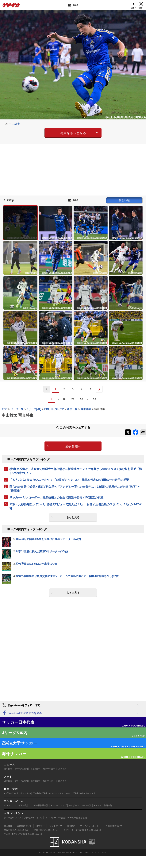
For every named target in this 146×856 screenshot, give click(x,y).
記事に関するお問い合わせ (46, 830)
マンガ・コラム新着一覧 (15, 805)
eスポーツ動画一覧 (103, 805)
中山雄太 (14, 123)
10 (64, 399)
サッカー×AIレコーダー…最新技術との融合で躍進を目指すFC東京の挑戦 (56, 497)
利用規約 (71, 826)
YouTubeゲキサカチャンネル (17, 793)
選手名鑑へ (73, 446)
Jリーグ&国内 (21, 769)
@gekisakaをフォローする (23, 705)
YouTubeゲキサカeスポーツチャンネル (51, 793)
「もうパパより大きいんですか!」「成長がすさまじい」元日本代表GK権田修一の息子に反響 (69, 479)
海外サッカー (49, 769)
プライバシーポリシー (90, 826)
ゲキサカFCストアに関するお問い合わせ (23, 834)
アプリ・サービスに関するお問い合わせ (82, 830)
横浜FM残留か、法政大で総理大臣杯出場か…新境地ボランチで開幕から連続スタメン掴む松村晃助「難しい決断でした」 (76, 470)
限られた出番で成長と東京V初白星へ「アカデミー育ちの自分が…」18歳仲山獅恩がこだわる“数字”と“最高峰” (75, 488)
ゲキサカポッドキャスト (84, 793)
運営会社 (40, 826)
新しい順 (124, 200)
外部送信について (114, 826)
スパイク (62, 769)
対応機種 (8, 826)
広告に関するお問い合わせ (16, 830)
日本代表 (8, 769)
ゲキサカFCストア (12, 817)
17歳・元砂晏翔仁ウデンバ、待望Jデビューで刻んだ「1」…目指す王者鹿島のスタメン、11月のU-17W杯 (75, 506)
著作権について (24, 826)
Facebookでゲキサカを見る (24, 713)
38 (94, 399)
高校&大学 (35, 769)
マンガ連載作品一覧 (38, 805)
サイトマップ (55, 826)
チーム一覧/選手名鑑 (77, 817)
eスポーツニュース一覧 (80, 805)
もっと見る (73, 517)
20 (73, 399)
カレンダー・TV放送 (55, 817)
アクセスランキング (33, 817)
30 (81, 399)
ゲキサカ (11, 6)
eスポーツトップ (59, 805)
